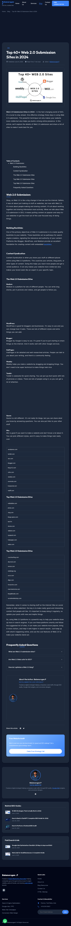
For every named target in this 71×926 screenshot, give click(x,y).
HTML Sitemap (42, 892)
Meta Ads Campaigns (9, 910)
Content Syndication (20, 171)
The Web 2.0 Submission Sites (24, 175)
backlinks (48, 244)
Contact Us (41, 888)
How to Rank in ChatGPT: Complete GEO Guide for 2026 (30, 818)
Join (65, 912)
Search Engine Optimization (11, 903)
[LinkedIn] (4, 890)
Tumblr (9, 376)
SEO (8, 48)
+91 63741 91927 (45, 906)
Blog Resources (43, 885)
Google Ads (55, 788)
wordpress (11, 449)
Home (17, 3)
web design (29, 883)
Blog (40, 3)
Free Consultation (59, 3)
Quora (8, 418)
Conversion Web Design (10, 913)
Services (33, 3)
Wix (8, 433)
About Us (41, 882)
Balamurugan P (54, 61)
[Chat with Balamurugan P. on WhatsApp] (5, 921)
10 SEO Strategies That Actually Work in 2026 (26, 811)
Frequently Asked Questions (23, 187)
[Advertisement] (35, 143)
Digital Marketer (35, 785)
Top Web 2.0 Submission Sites (23, 179)
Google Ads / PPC (8, 906)
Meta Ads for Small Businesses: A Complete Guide (28, 853)
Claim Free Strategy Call (35, 751)
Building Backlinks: (20, 167)
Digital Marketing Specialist (17, 879)
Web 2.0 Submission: (17, 163)
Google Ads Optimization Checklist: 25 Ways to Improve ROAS (32, 845)
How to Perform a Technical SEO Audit (24, 826)
